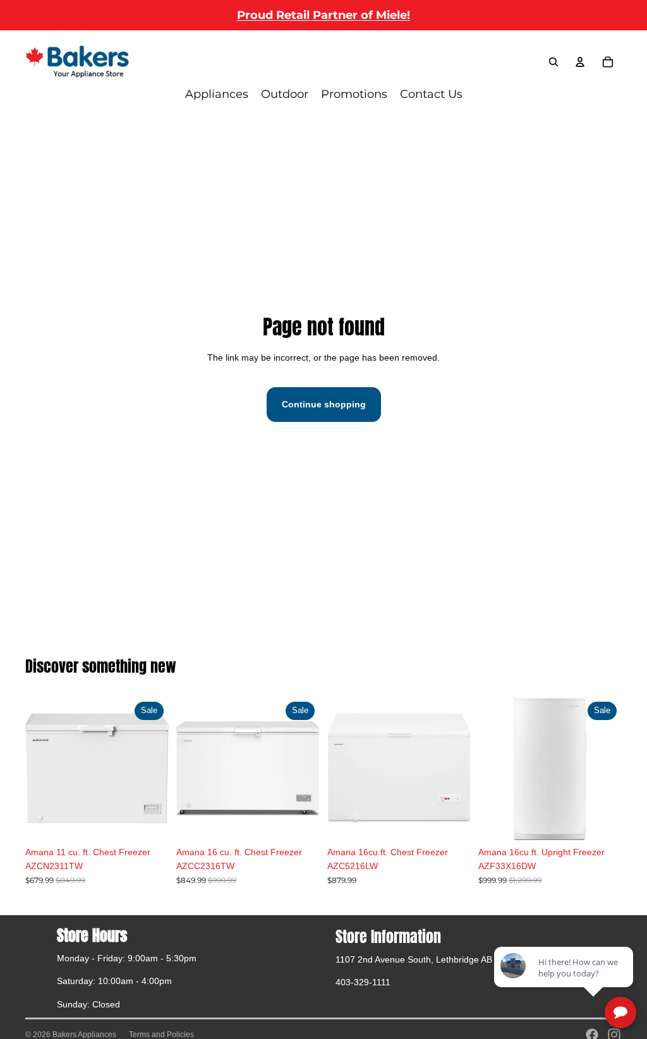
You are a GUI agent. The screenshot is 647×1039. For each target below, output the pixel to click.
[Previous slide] (186, 768)
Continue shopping (324, 404)
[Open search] (553, 62)
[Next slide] (310, 768)
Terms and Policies (161, 1034)
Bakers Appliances (84, 1034)
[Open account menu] (580, 62)
